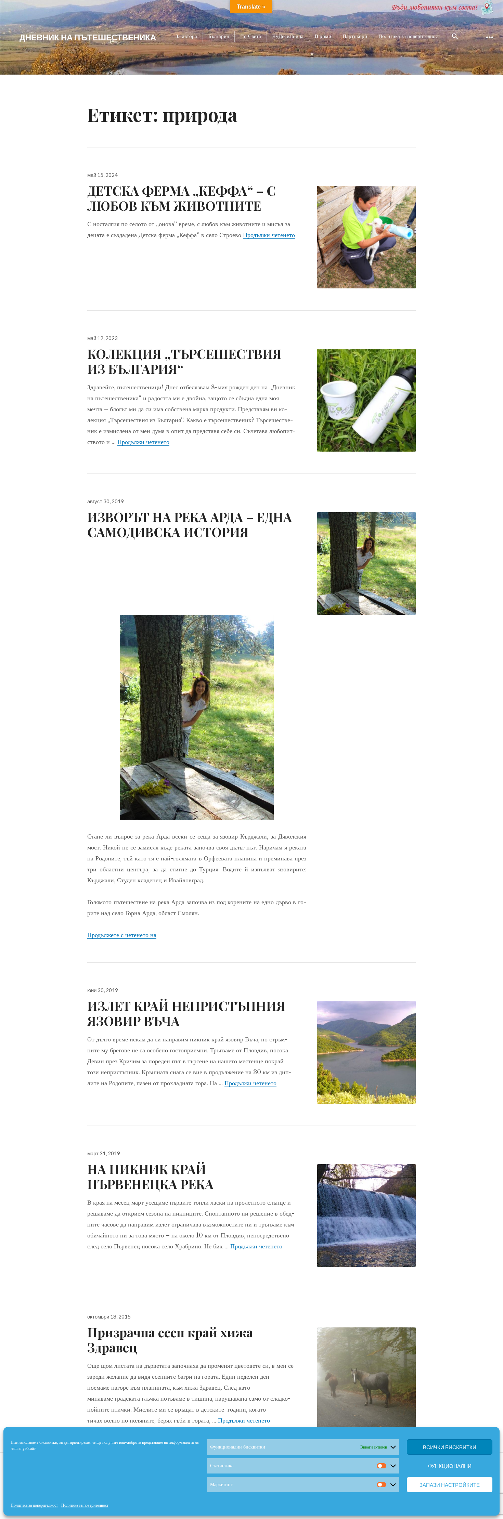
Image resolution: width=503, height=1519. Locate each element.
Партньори (355, 36)
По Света (250, 36)
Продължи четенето (269, 235)
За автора (186, 36)
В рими (323, 36)
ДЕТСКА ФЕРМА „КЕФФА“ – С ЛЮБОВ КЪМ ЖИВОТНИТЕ (181, 198)
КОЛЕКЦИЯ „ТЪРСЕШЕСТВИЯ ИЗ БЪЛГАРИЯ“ (184, 361)
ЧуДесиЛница (288, 36)
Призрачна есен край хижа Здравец (170, 1339)
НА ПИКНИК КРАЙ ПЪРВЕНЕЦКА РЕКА (150, 1176)
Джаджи (489, 42)
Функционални (450, 1466)
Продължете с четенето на (121, 935)
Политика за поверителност (34, 1505)
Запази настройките (450, 1485)
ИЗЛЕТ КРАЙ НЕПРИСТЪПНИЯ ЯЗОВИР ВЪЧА (186, 1013)
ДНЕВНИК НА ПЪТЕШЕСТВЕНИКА (88, 37)
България (218, 36)
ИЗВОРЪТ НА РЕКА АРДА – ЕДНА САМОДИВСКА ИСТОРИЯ (189, 524)
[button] (455, 37)
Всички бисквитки (449, 1447)
